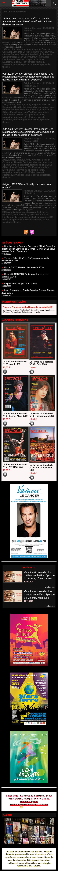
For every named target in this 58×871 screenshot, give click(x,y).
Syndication (28, 807)
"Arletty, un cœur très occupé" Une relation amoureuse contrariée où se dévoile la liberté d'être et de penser (27, 21)
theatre (6, 67)
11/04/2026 (28, 601)
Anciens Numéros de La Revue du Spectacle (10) (28, 307)
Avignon (36, 49)
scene (36, 64)
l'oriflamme (8, 217)
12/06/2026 (28, 582)
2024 (4, 49)
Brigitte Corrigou (23, 52)
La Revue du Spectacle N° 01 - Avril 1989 (14, 362)
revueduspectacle (22, 64)
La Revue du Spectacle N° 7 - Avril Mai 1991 (14, 465)
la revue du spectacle (27, 59)
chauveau (48, 52)
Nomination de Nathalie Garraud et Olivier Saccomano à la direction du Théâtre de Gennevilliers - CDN (28, 294)
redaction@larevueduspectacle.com (29, 804)
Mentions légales (29, 801)
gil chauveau (45, 54)
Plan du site (12, 807)
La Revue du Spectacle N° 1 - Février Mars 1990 (15, 414)
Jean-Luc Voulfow (27, 57)
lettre (41, 59)
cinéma (6, 54)
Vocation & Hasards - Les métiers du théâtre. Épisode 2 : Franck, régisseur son (39, 575)
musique (18, 62)
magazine (7, 62)
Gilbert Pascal (9, 57)
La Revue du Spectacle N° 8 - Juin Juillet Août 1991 (41, 467)
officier (31, 62)
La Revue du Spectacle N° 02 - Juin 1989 (41, 363)
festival (34, 54)
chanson (37, 52)
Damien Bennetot (20, 54)
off (25, 62)
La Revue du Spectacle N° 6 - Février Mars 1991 (41, 414)
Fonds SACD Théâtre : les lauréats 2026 (24, 259)
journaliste (43, 57)
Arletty (27, 49)
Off (51, 217)
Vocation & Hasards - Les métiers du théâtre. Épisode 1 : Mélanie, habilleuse (39, 594)
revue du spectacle (12, 219)
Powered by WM (43, 807)
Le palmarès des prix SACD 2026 (20, 276)
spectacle (45, 64)
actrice (11, 49)
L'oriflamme (8, 59)
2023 (4, 159)
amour (20, 49)
